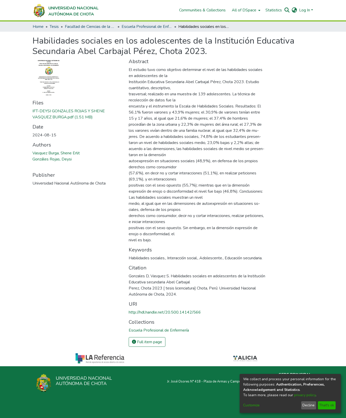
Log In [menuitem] (304, 10)
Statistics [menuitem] (273, 10)
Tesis (54, 26)
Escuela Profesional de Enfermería (147, 26)
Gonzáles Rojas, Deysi (52, 159)
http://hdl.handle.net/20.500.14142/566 (165, 312)
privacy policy (305, 395)
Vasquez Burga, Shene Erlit (56, 153)
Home (38, 26)
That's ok (326, 405)
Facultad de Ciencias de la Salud (90, 26)
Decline (308, 405)
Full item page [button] (149, 342)
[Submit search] (287, 10)
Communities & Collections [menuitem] (202, 10)
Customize (251, 405)
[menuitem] (245, 10)
